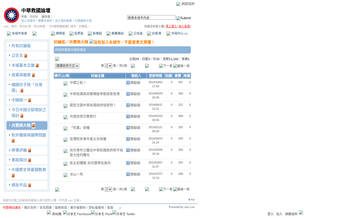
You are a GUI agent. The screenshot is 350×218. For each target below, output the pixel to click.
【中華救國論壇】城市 (62, 26)
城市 (14, 26)
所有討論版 (21, 45)
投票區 (79, 33)
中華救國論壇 (35, 10)
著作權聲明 (78, 208)
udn (6, 26)
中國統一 (19, 100)
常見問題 (45, 208)
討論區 (42, 33)
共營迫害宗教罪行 (83, 116)
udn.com (189, 207)
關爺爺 (34, 16)
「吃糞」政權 (80, 127)
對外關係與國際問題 (29, 135)
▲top (191, 199)
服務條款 (61, 208)
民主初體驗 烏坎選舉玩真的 (90, 163)
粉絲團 (56, 214)
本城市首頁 (19, 33)
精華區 (60, 33)
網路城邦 (188, 4)
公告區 (138, 33)
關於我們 (30, 208)
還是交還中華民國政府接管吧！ (93, 105)
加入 (279, 214)
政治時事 (39, 26)
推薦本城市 (45, 20)
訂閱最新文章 (83, 20)
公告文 (17, 55)
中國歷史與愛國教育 (29, 169)
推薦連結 (117, 33)
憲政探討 (19, 160)
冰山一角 (76, 174)
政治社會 (25, 26)
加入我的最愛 (63, 20)
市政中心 (179, 33)
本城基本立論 (23, 65)
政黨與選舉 (21, 75)
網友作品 (19, 185)
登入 (270, 214)
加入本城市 (28, 20)
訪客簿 (156, 33)
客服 (110, 208)
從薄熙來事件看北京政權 (88, 139)
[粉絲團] (49, 212)
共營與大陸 (21, 125)
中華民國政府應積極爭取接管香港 (95, 94)
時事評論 (19, 150)
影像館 (97, 33)
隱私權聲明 (96, 208)
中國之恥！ (78, 82)
